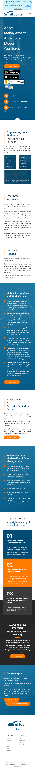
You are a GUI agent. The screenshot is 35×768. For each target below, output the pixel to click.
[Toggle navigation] (30, 13)
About (20, 738)
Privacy (8, 756)
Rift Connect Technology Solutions (17, 703)
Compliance (22, 740)
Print (8, 742)
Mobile (8, 744)
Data (8, 746)
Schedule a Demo (12, 66)
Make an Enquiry (11, 699)
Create (8, 738)
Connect (9, 740)
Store (8, 748)
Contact (8, 753)
